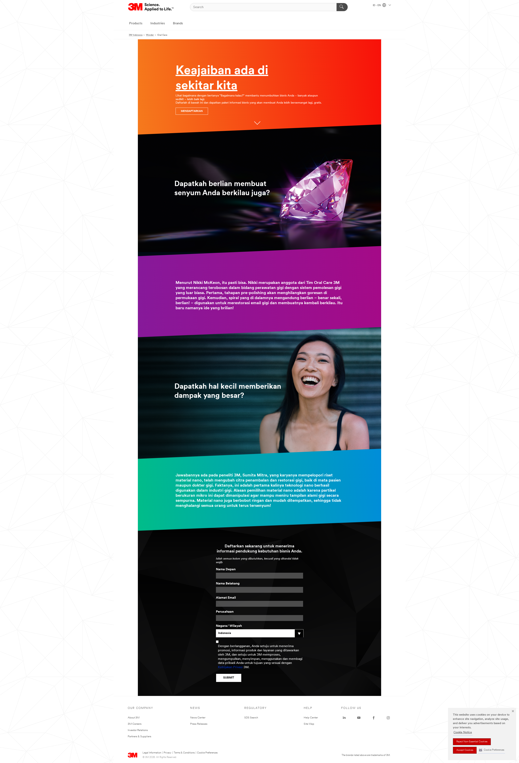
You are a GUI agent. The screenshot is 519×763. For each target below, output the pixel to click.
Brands (178, 23)
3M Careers (135, 724)
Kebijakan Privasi (230, 667)
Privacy (167, 753)
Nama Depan (226, 569)
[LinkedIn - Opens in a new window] (344, 718)
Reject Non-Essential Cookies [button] (471, 742)
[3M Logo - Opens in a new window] (151, 7)
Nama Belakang (228, 583)
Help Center (311, 717)
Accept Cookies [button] (464, 750)
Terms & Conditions (184, 753)
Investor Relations (138, 730)
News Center (197, 717)
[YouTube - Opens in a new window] (359, 718)
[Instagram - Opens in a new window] (388, 718)
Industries (157, 23)
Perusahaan (225, 611)
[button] (491, 750)
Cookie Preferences (207, 753)
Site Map (309, 724)
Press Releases (198, 724)
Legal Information (152, 753)
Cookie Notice (463, 732)
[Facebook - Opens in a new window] (374, 718)
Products (135, 23)
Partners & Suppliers (139, 736)
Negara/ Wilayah (229, 626)
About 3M (133, 717)
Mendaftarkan (192, 111)
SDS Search (251, 717)
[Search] (342, 7)
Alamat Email (226, 597)
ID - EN (377, 5)
